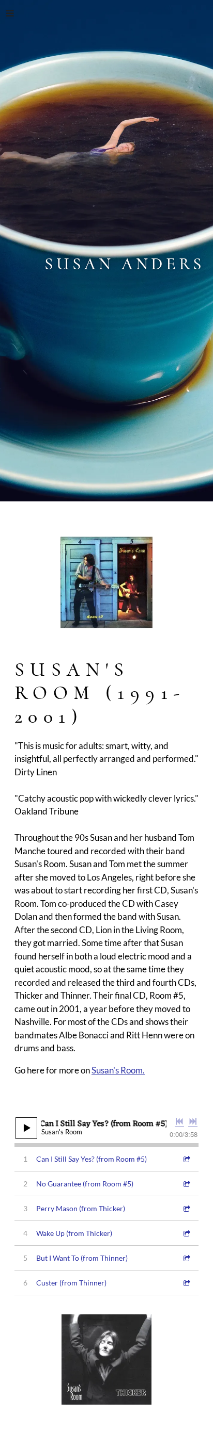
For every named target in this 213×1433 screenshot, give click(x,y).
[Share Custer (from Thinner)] (186, 1282)
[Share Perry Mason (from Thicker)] (186, 1208)
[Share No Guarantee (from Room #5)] (186, 1183)
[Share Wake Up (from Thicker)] (186, 1233)
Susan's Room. (118, 1070)
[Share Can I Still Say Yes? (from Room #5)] (186, 1158)
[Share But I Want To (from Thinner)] (186, 1257)
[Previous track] (179, 1121)
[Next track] (192, 1121)
